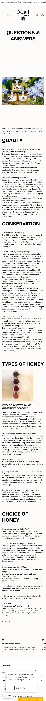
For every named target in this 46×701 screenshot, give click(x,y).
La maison (6, 665)
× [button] (35, 670)
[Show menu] (3, 15)
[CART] (42, 15)
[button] (24, 699)
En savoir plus (21, 688)
